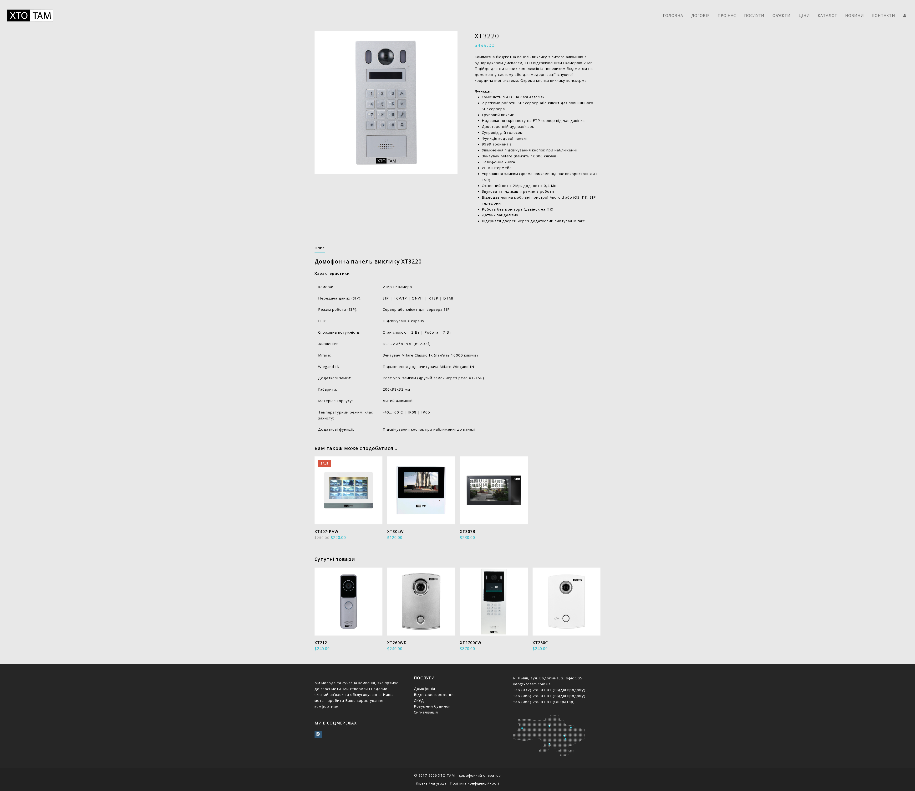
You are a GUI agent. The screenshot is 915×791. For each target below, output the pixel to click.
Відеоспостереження (434, 694)
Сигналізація (426, 712)
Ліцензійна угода (431, 783)
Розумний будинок (432, 706)
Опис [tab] (320, 247)
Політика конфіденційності (474, 783)
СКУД (419, 700)
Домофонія (424, 688)
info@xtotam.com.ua (532, 684)
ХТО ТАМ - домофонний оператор (469, 775)
